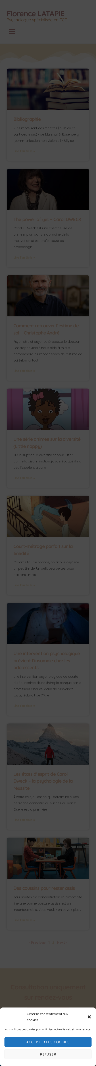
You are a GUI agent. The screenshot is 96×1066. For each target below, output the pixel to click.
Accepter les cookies (48, 1042)
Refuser (48, 1054)
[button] (89, 1017)
